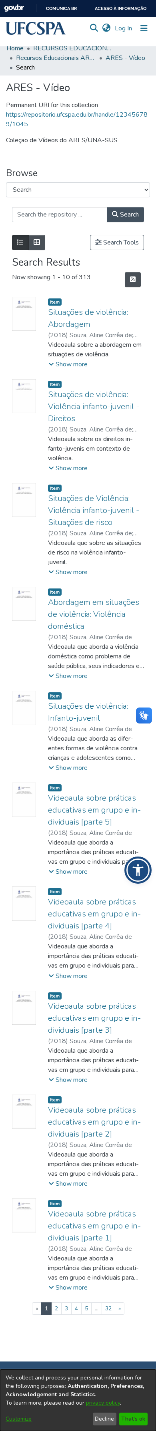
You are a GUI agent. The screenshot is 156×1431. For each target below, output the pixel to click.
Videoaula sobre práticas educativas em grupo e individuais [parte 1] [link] (94, 1225)
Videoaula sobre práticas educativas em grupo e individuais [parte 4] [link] (94, 913)
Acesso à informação (120, 8)
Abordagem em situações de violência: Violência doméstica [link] (93, 614)
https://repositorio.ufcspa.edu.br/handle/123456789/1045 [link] (77, 119)
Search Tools (120, 242)
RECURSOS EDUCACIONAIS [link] (73, 48)
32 (108, 1308)
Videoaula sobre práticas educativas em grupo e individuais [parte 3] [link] (94, 1018)
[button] (36, 28)
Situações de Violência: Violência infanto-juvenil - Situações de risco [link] (93, 510)
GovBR (14, 8)
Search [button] (128, 214)
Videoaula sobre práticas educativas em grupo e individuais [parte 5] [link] (94, 810)
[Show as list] (20, 242)
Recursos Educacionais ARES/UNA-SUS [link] (56, 58)
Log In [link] (124, 28)
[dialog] (78, 1400)
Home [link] (15, 48)
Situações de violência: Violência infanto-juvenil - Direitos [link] (93, 406)
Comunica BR (61, 8)
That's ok (133, 1419)
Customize (19, 1419)
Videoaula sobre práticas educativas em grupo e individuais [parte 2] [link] (94, 1122)
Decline (104, 1419)
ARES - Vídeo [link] (125, 58)
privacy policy (103, 1403)
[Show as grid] (36, 242)
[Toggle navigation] (144, 28)
